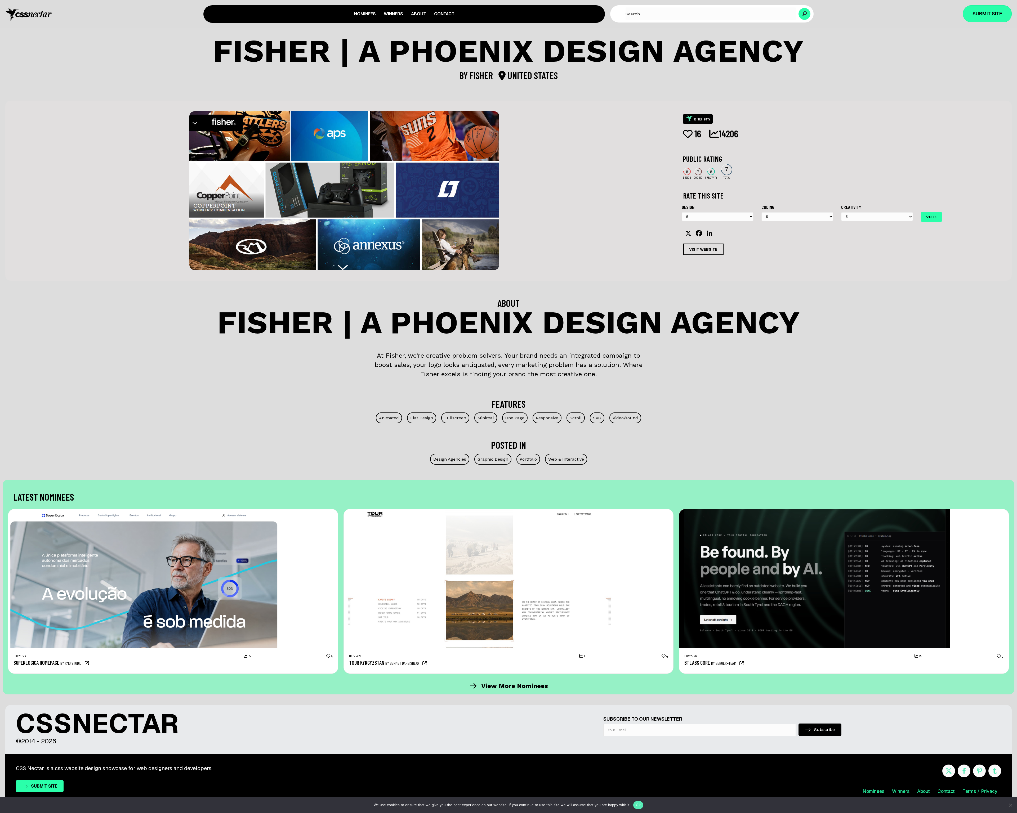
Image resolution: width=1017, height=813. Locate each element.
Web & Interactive (566, 459)
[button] (804, 14)
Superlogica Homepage (36, 662)
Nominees (873, 791)
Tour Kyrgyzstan (366, 662)
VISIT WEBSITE (703, 249)
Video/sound (625, 417)
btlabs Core (697, 662)
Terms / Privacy (979, 791)
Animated (389, 417)
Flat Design (421, 417)
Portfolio (528, 459)
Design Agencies (449, 459)
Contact (946, 791)
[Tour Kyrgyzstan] (479, 512)
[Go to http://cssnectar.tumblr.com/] (994, 771)
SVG (597, 417)
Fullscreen (455, 417)
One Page (514, 417)
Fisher (482, 75)
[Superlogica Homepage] (143, 512)
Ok (638, 805)
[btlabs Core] (814, 512)
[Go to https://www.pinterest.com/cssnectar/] (979, 771)
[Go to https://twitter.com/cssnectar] (948, 771)
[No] (1010, 805)
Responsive (547, 417)
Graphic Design (493, 459)
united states (532, 75)
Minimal (486, 417)
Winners (900, 791)
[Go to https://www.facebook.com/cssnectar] (964, 771)
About (923, 791)
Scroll (576, 417)
